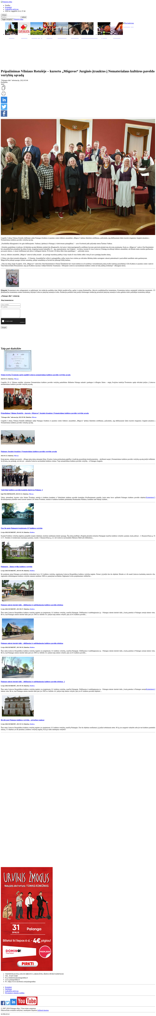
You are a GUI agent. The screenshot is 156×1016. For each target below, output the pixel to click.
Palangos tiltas (18, 19)
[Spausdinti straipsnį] (3, 96)
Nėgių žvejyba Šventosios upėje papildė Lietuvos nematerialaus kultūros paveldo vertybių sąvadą (35, 375)
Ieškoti (24, 17)
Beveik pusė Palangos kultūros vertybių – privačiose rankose (22, 720)
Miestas (16, 379)
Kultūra (32, 532)
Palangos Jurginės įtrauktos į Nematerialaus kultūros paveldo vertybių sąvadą (29, 451)
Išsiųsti (4, 327)
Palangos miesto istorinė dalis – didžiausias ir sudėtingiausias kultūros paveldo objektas (32, 605)
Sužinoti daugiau (43, 1010)
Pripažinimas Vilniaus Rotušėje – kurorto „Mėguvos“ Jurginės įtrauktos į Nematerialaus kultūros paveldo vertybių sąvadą (45, 413)
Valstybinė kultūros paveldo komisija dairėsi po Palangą (22, 490)
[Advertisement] (78, 53)
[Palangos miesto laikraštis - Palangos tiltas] (6, 2)
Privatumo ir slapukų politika (14, 993)
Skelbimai (8, 989)
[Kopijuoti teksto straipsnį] (3, 90)
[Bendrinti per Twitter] (4, 109)
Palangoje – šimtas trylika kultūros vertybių (16, 567)
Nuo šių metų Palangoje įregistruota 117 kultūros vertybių (21, 528)
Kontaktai (8, 7)
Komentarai (150, 497)
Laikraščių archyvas (11, 9)
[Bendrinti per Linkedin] (4, 102)
